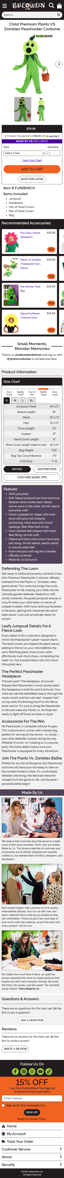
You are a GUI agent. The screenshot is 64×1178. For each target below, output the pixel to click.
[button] (59, 6)
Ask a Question (32, 1020)
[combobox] (28, 15)
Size (6, 147)
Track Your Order (20, 1141)
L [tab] (23, 400)
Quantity (53, 147)
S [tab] (7, 400)
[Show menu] (4, 6)
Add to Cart (32, 169)
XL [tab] (31, 400)
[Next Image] (58, 64)
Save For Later (32, 179)
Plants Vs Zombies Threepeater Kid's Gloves (30, 263)
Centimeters (46, 469)
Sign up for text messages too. (26, 1105)
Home (12, 1126)
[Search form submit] (58, 15)
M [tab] (15, 400)
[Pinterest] (23, 1071)
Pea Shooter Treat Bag (30, 288)
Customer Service (16, 1149)
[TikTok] (48, 1071)
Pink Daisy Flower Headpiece (30, 235)
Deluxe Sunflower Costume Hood (30, 315)
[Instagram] (32, 1071)
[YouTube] (40, 1071)
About (7, 1157)
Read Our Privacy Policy (32, 1119)
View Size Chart (32, 160)
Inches (17, 469)
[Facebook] (15, 1071)
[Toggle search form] (51, 6)
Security (8, 1165)
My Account (16, 1134)
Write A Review (15, 1049)
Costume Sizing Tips (32, 477)
